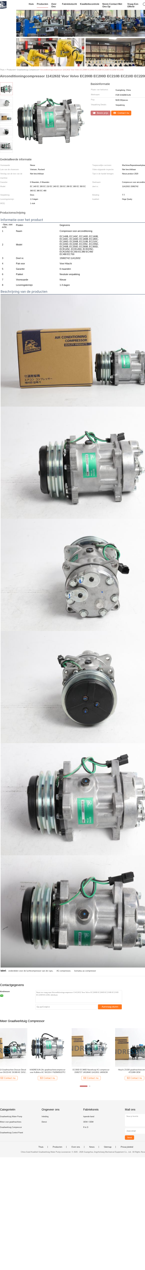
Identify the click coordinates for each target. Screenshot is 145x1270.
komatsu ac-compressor (85, 971)
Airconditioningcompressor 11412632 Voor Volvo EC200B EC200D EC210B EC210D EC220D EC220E (82, 70)
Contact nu (123, 113)
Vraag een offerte (132, 5)
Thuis (40, 1147)
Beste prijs (102, 113)
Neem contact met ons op (112, 5)
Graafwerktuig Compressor (11, 1127)
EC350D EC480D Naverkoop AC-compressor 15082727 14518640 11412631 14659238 (62, 1071)
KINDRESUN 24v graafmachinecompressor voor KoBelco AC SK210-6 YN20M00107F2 (19, 1071)
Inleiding (45, 1116)
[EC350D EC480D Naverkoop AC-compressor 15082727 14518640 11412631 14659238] (62, 1047)
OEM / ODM (88, 1122)
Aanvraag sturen (110, 1007)
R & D (85, 1127)
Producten (42, 4)
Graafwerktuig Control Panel (11, 1133)
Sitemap (107, 1147)
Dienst (44, 1122)
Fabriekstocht (69, 4)
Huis (31, 4)
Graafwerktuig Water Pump (11, 1116)
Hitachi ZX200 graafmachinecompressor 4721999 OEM (106, 1071)
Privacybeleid (127, 1147)
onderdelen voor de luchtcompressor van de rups (30, 971)
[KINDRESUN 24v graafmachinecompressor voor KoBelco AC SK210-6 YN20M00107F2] (19, 1047)
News (92, 1147)
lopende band (88, 1116)
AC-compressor (63, 971)
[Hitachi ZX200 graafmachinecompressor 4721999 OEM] (106, 1047)
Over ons (53, 5)
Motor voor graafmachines (10, 1122)
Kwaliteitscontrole (89, 4)
